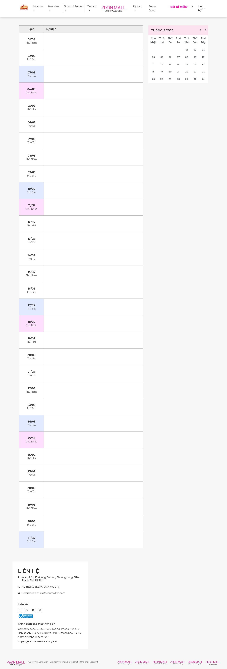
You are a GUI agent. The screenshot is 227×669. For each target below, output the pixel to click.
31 (203, 79)
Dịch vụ (137, 6)
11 (153, 64)
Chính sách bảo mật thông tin (36, 623)
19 (162, 71)
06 (170, 57)
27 (170, 79)
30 (195, 79)
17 (203, 64)
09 (194, 57)
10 (203, 57)
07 (178, 57)
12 (162, 64)
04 (153, 57)
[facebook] (20, 610)
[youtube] (40, 610)
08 (186, 57)
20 (170, 71)
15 (187, 64)
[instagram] (33, 610)
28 (178, 79)
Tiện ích (91, 6)
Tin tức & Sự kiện (73, 6)
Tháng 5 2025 (162, 30)
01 (186, 49)
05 (161, 57)
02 (194, 49)
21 (178, 71)
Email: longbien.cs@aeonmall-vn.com (43, 593)
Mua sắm (53, 6)
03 (203, 49)
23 (195, 71)
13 (170, 64)
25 (153, 79)
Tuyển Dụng (152, 8)
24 (203, 71)
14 (178, 64)
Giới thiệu (37, 6)
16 (195, 64)
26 (161, 79)
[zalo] (27, 610)
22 (186, 71)
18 (153, 71)
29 (186, 79)
